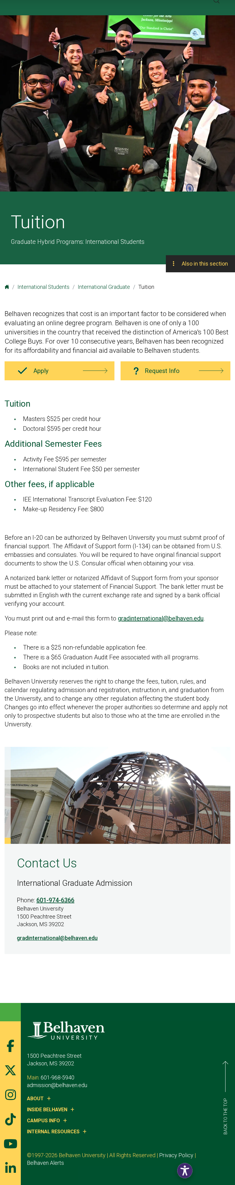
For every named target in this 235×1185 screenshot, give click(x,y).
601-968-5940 (57, 1077)
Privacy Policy (176, 1155)
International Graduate (104, 287)
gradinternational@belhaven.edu (160, 618)
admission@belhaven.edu (57, 1085)
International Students (43, 287)
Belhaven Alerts (45, 1163)
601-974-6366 (55, 900)
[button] (184, 1170)
